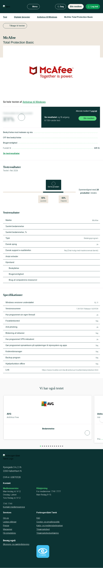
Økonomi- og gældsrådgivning (16, 544)
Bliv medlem (76, 7)
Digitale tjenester (22, 17)
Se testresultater (11, 153)
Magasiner (7, 529)
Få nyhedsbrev (9, 533)
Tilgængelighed (43, 529)
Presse (6, 525)
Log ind (94, 111)
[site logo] (13, 6)
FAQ (38, 518)
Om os (6, 518)
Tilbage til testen (17, 25)
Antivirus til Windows (47, 17)
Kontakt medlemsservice (14, 507)
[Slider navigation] (40, 446)
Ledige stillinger (9, 522)
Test (5, 17)
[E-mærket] (42, 551)
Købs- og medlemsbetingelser (49, 525)
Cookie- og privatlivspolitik (48, 522)
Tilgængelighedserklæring (47, 533)
